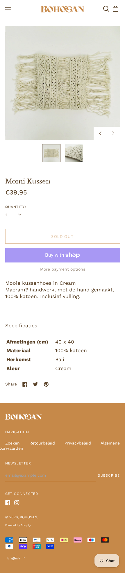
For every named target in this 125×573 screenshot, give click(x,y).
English (14, 558)
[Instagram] (16, 502)
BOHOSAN (28, 517)
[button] (106, 8)
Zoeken (12, 443)
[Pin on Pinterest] (46, 384)
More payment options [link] (62, 269)
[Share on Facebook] (25, 384)
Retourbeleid (42, 443)
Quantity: (16, 207)
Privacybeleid (78, 443)
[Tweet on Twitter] (35, 384)
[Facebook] (7, 502)
